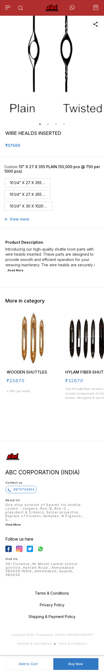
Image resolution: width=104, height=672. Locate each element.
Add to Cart (28, 664)
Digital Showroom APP (74, 635)
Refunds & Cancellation (34, 643)
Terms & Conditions (72, 643)
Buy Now (76, 664)
